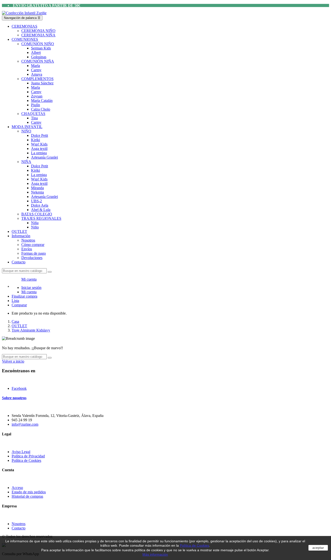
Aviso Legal (21, 452)
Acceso (17, 488)
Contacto (18, 528)
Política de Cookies (26, 460)
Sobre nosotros (14, 398)
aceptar (318, 548)
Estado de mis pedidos (29, 492)
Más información (155, 554)
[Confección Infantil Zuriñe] (24, 13)
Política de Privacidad (28, 456)
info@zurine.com (25, 424)
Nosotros (18, 524)
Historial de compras (27, 496)
